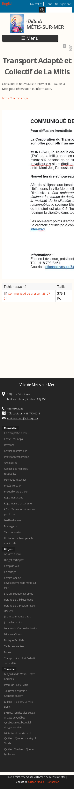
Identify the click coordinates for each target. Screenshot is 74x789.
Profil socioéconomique (16, 457)
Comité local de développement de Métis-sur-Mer (20, 582)
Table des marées (14, 646)
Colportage (10, 572)
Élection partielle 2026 (16, 433)
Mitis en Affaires (13, 634)
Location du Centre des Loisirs (20, 628)
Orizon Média (36, 782)
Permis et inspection (15, 479)
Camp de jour (11, 566)
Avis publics (10, 463)
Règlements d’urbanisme (18, 503)
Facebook (64, 46)
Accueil (70, 46)
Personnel (9, 445)
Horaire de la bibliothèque (18, 599)
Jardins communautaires (17, 616)
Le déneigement (13, 520)
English (7, 3)
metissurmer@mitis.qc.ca (22, 418)
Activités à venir (12, 554)
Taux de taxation (13, 532)
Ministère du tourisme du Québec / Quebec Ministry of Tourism (20, 738)
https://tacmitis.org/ (15, 98)
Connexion (53, 782)
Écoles (7, 652)
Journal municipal (13, 622)
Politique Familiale (14, 640)
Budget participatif (14, 560)
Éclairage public (12, 526)
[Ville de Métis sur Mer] (37, 30)
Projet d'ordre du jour (16, 491)
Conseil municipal (13, 439)
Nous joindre (63, 4)
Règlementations (13, 497)
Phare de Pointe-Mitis (16, 685)
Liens (48, 4)
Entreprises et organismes (18, 593)
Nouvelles (36, 4)
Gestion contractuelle (15, 451)
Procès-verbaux (12, 485)
